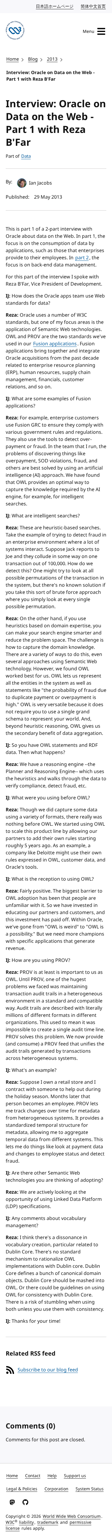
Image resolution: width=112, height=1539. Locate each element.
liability (26, 1522)
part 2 (82, 257)
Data (26, 156)
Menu (88, 31)
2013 (52, 59)
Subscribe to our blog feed (48, 1370)
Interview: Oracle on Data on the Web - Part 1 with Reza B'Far (50, 76)
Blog (33, 59)
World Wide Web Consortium (72, 1516)
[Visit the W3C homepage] (15, 31)
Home (12, 59)
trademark (47, 1522)
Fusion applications (55, 343)
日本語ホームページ (55, 6)
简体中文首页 (93, 6)
